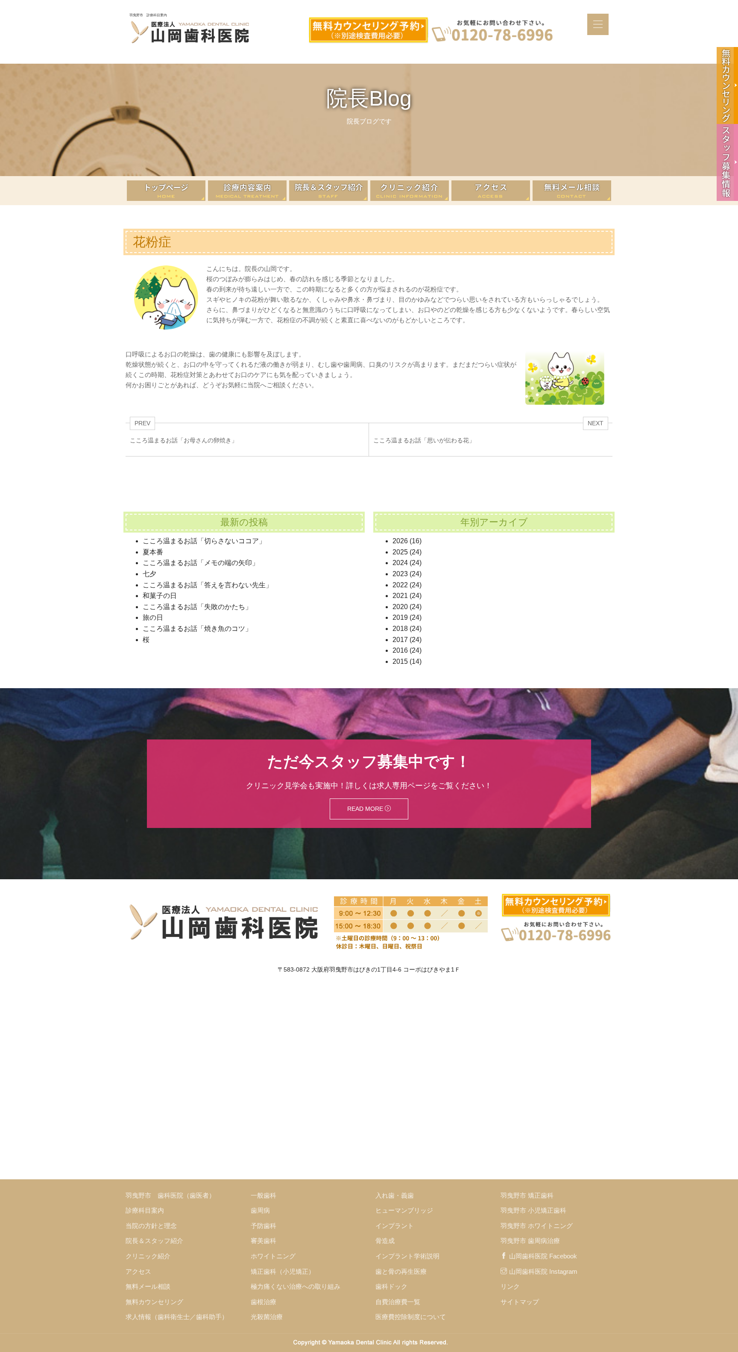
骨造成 (385, 1240)
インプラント (394, 1225)
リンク (510, 1286)
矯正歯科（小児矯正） (283, 1271)
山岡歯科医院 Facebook (543, 1256)
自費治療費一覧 (397, 1301)
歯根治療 (263, 1301)
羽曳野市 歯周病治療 (530, 1240)
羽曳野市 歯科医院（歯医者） (170, 1195)
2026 (400, 541)
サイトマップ (520, 1301)
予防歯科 (263, 1225)
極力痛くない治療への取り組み (295, 1286)
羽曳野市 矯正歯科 (527, 1195)
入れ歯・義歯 (394, 1195)
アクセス (138, 1271)
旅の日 (153, 617)
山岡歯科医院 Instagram (543, 1271)
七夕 (149, 573)
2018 (400, 628)
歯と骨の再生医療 (401, 1271)
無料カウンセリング (154, 1301)
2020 (400, 606)
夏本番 (153, 552)
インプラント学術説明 (407, 1256)
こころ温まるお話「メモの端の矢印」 (201, 562)
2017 (400, 639)
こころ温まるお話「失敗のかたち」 (197, 606)
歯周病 (260, 1210)
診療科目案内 (145, 1210)
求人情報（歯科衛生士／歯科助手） (177, 1316)
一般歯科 (263, 1195)
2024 (400, 562)
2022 (400, 585)
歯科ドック (391, 1286)
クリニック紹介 (148, 1256)
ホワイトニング (273, 1256)
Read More (366, 808)
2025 (400, 552)
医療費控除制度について (410, 1316)
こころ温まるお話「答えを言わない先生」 (207, 585)
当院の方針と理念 (151, 1225)
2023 (400, 573)
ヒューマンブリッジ (404, 1210)
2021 (400, 595)
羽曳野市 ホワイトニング (537, 1225)
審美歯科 (263, 1240)
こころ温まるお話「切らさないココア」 (204, 541)
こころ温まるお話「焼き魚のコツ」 (197, 628)
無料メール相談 (148, 1286)
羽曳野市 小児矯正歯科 (533, 1210)
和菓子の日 (160, 595)
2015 (400, 661)
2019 (400, 617)
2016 (400, 650)
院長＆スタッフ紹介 (154, 1240)
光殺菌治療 (267, 1316)
